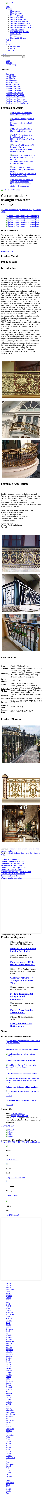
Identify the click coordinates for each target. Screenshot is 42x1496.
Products (9, 9)
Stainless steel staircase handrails (13, 874)
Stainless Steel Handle (18, 19)
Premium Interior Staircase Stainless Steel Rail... (23, 949)
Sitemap (4, 1142)
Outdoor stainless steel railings (12, 870)
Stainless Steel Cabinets (14, 93)
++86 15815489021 (13, 1195)
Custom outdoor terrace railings (12, 861)
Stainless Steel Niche (18, 38)
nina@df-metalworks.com (15, 1178)
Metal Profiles (15, 34)
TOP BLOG (12, 1142)
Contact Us (10, 50)
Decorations (14, 36)
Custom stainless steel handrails (12, 863)
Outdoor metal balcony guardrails (13, 868)
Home (8, 7)
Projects (8, 40)
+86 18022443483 (12, 1215)
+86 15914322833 (18, 1114)
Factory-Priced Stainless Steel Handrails (21, 1011)
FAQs (12, 48)
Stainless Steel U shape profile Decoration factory (21, 150)
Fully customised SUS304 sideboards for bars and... (22, 963)
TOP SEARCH (24, 1142)
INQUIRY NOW (7, 1126)
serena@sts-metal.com (19, 1116)
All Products (35, 1142)
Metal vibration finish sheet (20, 115)
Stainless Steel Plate (17, 17)
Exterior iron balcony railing (11, 865)
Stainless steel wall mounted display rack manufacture (20, 185)
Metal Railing (15, 11)
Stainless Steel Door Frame (20, 23)
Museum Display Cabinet (19, 32)
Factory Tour (15, 46)
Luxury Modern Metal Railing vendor (21, 1024)
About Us (9, 44)
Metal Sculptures (16, 15)
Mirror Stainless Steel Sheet (20, 131)
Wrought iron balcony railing (11, 878)
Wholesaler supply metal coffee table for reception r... (21, 162)
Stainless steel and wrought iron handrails (16, 872)
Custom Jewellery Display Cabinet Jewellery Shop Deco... (23, 175)
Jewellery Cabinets (17, 30)
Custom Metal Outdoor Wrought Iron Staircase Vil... (21, 980)
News (8, 42)
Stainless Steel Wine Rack (19, 21)
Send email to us (7, 251)
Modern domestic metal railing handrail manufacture (21, 996)
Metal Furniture (16, 13)
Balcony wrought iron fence (11, 859)
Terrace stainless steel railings (12, 876)
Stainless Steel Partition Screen (21, 28)
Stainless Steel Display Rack (20, 25)
